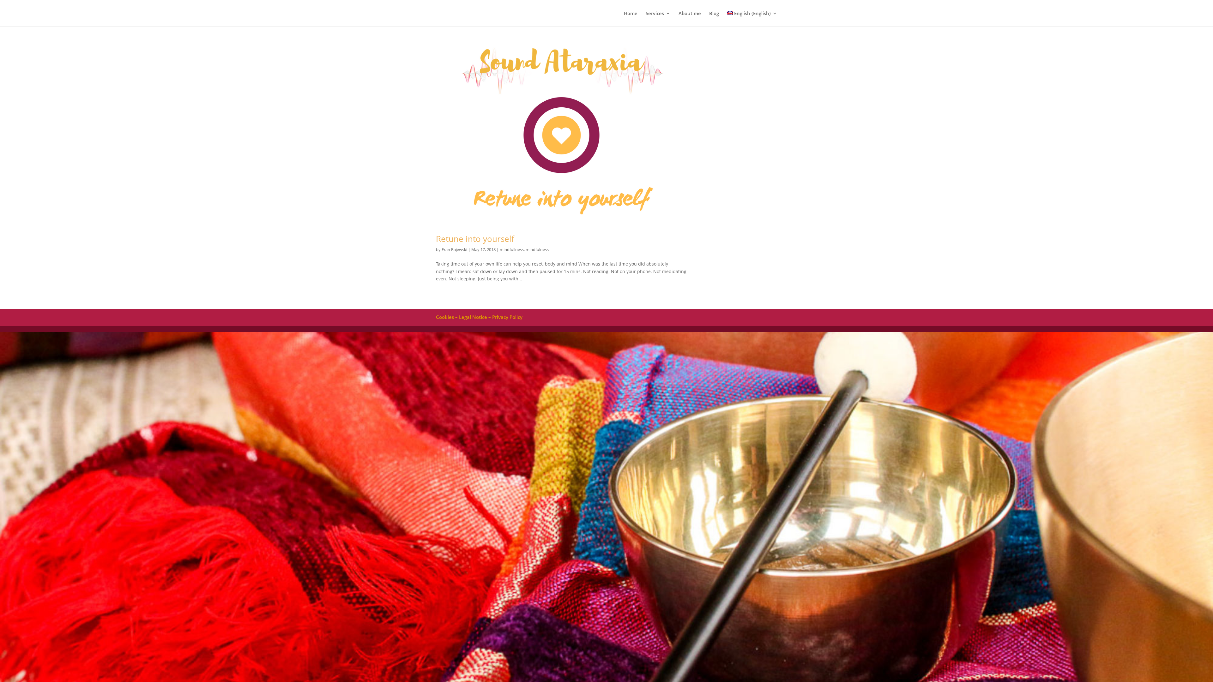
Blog (714, 13)
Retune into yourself (475, 238)
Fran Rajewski (454, 249)
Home (630, 13)
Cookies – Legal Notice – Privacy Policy (479, 317)
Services (655, 13)
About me (690, 13)
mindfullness (512, 249)
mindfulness (537, 249)
